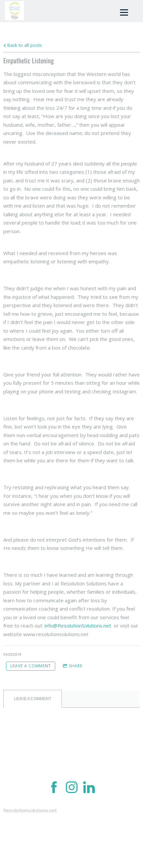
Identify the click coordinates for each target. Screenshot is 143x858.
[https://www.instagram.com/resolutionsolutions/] (71, 788)
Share (75, 666)
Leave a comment (30, 666)
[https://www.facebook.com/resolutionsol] (54, 788)
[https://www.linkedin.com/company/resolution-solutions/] (89, 788)
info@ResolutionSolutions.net (78, 625)
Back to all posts (24, 45)
